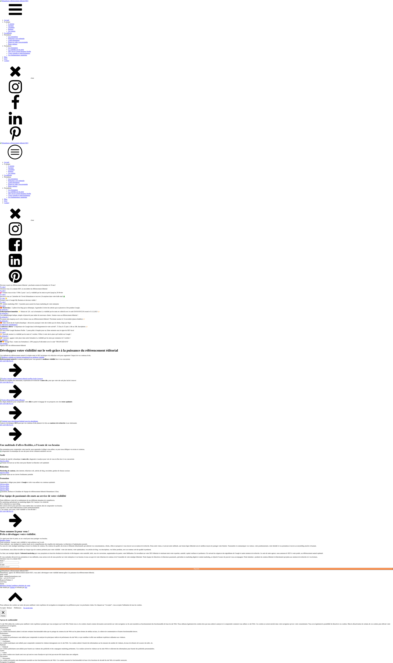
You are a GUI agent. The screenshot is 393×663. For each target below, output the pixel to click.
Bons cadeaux (12, 44)
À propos (11, 24)
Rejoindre (196, 569)
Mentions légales (5, 585)
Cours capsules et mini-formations (19, 53)
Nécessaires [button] (4, 656)
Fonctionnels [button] (4, 627)
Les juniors (11, 31)
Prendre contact (5, 540)
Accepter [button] (3, 608)
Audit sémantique (14, 40)
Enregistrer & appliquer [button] (7, 662)
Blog (5, 57)
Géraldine (11, 27)
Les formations (13, 48)
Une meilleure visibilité (36, 357)
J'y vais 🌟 (3, 298)
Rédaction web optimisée (16, 38)
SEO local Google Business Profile (19, 51)
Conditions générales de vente (20, 585)
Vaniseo (12, 587)
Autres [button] (2, 650)
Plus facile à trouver (36, 378)
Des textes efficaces (18, 400)
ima (26, 587)
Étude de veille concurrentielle (18, 42)
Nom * (2, 561)
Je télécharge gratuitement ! (9, 325)
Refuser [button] (9, 608)
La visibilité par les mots (16, 49)
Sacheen (11, 26)
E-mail (2, 565)
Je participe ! (4, 328)
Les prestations (13, 37)
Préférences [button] (17, 608)
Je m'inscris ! (4, 309)
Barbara (10, 29)
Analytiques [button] (4, 639)
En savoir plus (28, 608)
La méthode (8, 33)
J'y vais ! (3, 287)
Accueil (6, 20)
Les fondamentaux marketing (17, 55)
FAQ (5, 59)
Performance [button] (4, 633)
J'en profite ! (4, 343)
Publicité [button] (3, 645)
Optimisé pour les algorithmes (28, 421)
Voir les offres (4, 461)
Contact (6, 61)
